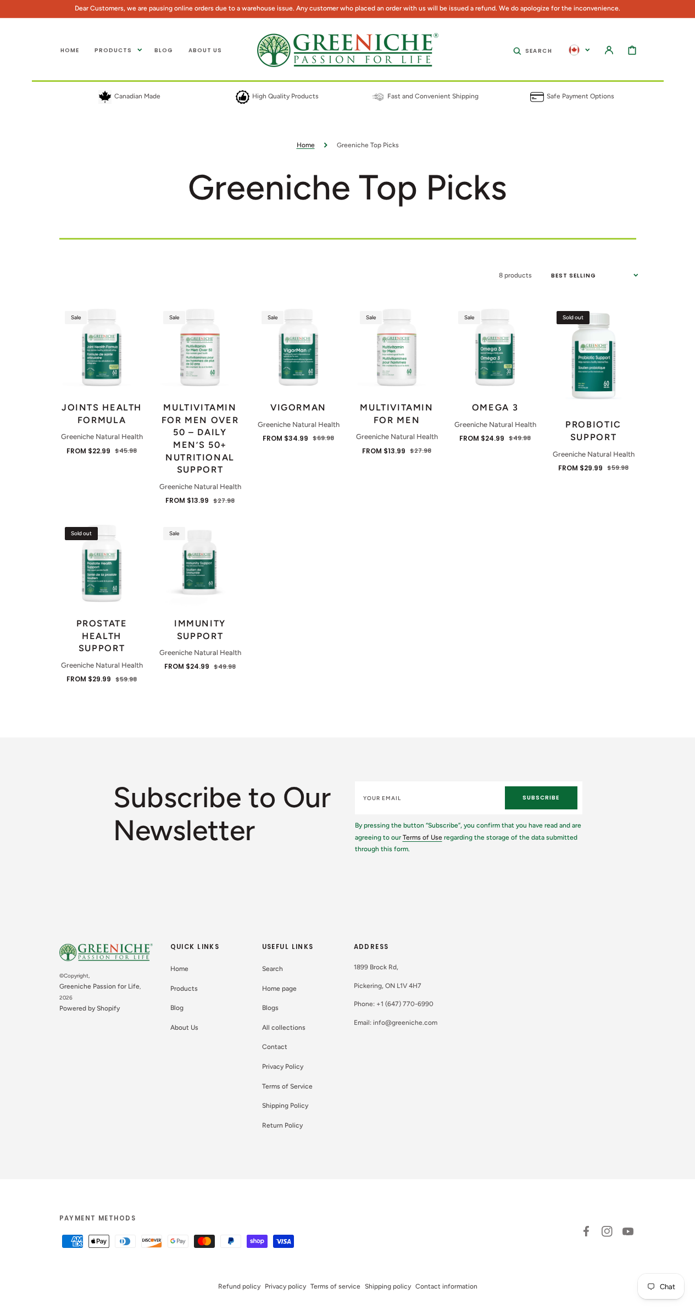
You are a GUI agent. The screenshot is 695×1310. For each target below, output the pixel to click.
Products (184, 988)
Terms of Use (422, 837)
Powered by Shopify (89, 1008)
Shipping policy (388, 1286)
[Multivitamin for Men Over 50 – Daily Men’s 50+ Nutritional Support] (200, 348)
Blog (177, 1008)
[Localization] (579, 50)
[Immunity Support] (200, 564)
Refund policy (239, 1286)
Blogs (270, 1008)
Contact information (446, 1286)
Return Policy (282, 1125)
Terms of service (335, 1286)
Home (306, 145)
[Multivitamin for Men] (397, 348)
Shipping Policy (285, 1105)
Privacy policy (285, 1286)
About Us (184, 1027)
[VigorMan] (298, 348)
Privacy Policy (282, 1066)
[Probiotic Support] (593, 357)
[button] (532, 50)
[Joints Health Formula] (101, 348)
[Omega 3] (495, 348)
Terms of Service (287, 1086)
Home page (279, 988)
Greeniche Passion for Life (99, 986)
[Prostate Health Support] (101, 564)
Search (272, 969)
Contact (274, 1047)
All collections (283, 1027)
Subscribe (540, 797)
